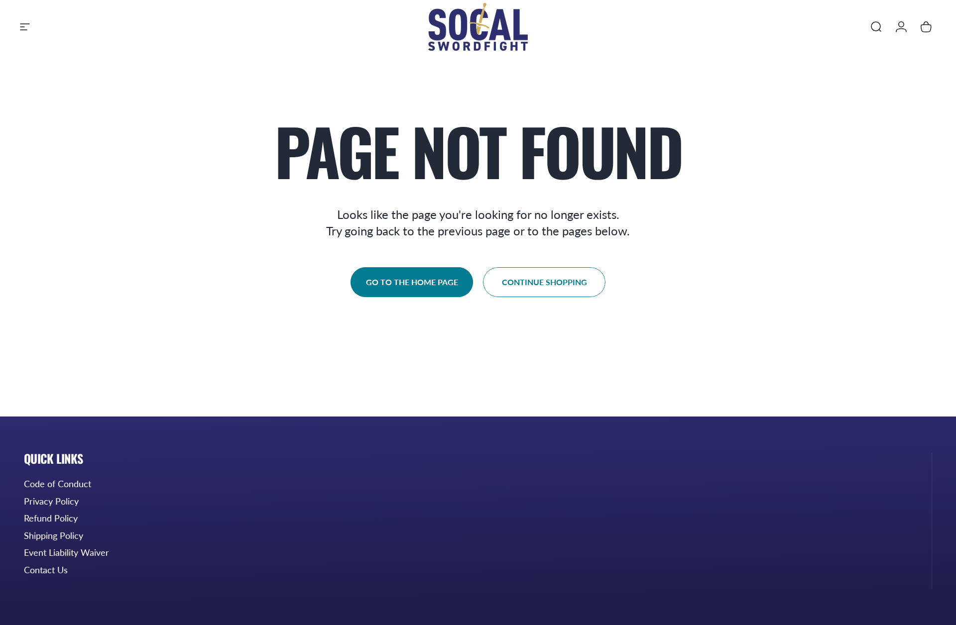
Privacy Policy (51, 501)
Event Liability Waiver (66, 552)
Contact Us (46, 569)
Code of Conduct (57, 483)
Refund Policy (51, 518)
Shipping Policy (53, 535)
